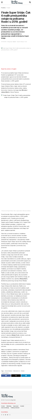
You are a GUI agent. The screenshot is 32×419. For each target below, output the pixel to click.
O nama (3, 406)
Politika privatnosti (15, 407)
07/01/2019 (3, 41)
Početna (3, 7)
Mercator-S (17, 371)
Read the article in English (8, 69)
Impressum (15, 406)
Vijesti (8, 7)
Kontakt (22, 406)
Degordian (13, 400)
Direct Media (8, 371)
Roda (22, 371)
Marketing (9, 406)
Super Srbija (5, 373)
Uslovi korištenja (5, 407)
